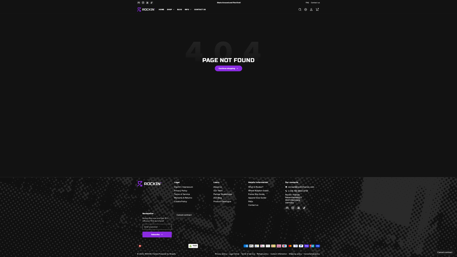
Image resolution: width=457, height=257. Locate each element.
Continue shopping (227, 68)
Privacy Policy (180, 190)
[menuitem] (191, 187)
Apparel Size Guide (257, 198)
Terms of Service (182, 194)
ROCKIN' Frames (152, 254)
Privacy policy (221, 254)
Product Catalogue (222, 201)
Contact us (315, 3)
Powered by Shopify (167, 254)
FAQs (250, 201)
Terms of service (248, 254)
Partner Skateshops (223, 194)
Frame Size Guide (256, 194)
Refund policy (262, 254)
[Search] (299, 9)
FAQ (307, 3)
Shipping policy (295, 254)
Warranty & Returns (183, 198)
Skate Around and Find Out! (228, 3)
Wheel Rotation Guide (258, 190)
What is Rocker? (255, 187)
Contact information (279, 254)
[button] (300, 9)
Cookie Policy (180, 201)
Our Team (218, 190)
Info (187, 9)
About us (218, 187)
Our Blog (218, 198)
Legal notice (234, 254)
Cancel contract (184, 215)
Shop (169, 9)
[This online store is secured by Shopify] (193, 246)
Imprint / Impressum (183, 187)
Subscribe (155, 234)
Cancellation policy (312, 254)
